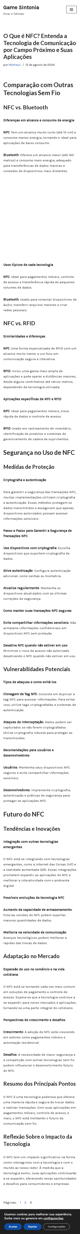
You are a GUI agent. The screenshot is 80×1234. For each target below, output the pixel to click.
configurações (53, 1218)
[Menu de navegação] (71, 9)
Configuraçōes (56, 1226)
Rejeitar (32, 1226)
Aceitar (13, 1226)
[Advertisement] (40, 220)
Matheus (15, 64)
